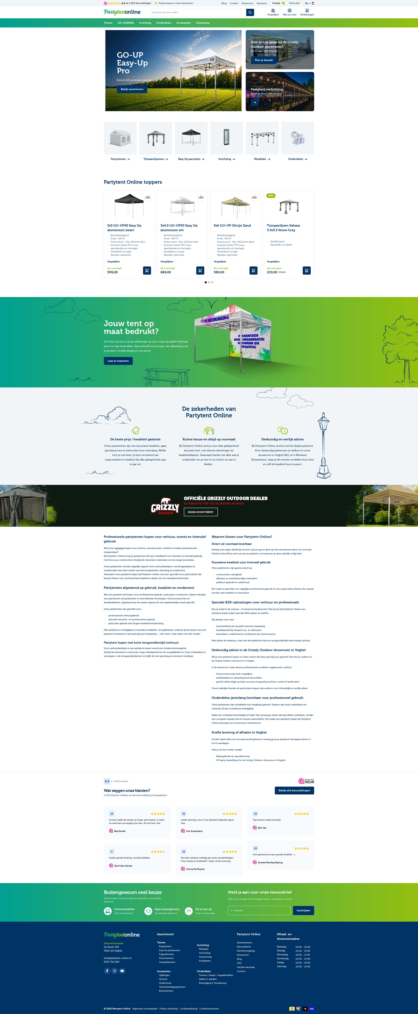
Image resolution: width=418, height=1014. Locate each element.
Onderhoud (165, 983)
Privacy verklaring (169, 1008)
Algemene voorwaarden (145, 1008)
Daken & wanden (208, 979)
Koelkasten (205, 961)
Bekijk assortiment (201, 512)
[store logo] (122, 12)
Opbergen (164, 975)
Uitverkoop (203, 22)
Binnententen (166, 991)
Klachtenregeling (246, 951)
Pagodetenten (166, 954)
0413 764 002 (111, 962)
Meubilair (204, 949)
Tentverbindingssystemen (172, 987)
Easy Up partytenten (169, 950)
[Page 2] (209, 282)
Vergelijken (113, 261)
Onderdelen (163, 22)
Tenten (108, 22)
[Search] (250, 12)
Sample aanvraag (246, 967)
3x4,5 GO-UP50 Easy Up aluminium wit (179, 228)
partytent (119, 548)
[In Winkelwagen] (147, 270)
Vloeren (163, 979)
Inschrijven (303, 910)
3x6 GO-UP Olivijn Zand (232, 225)
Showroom (247, 3)
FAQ (239, 963)
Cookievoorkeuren (209, 1008)
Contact (234, 3)
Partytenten (165, 946)
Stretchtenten (166, 958)
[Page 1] (206, 282)
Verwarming (205, 957)
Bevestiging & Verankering (212, 983)
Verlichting (204, 953)
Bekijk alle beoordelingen (294, 790)
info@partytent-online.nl (117, 958)
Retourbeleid (243, 947)
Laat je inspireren (118, 360)
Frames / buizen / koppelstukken (216, 975)
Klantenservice (244, 942)
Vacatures (262, 3)
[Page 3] (212, 282)
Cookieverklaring (188, 1008)
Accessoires (184, 22)
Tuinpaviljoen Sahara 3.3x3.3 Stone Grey (283, 228)
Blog (224, 3)
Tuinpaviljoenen (167, 962)
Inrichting (145, 22)
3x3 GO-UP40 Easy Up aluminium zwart (124, 228)
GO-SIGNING (126, 22)
